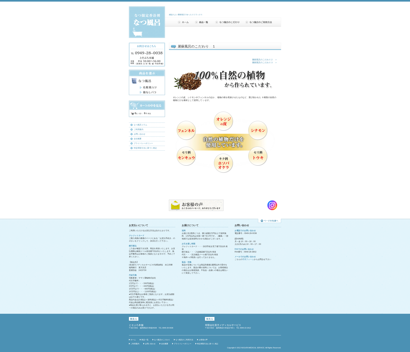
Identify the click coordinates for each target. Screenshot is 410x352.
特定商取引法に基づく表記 (145, 148)
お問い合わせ (139, 134)
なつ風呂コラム (140, 125)
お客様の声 (203, 340)
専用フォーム (248, 259)
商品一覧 (203, 22)
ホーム (184, 22)
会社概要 (137, 139)
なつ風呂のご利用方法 (259, 22)
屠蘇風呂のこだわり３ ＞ (264, 62)
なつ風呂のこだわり (228, 22)
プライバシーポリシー (143, 143)
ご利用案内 (138, 129)
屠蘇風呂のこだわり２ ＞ (264, 59)
